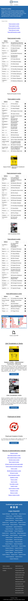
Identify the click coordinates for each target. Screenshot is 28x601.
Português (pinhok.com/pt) (20, 572)
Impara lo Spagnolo (9, 550)
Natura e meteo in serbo (14, 495)
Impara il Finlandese (18, 526)
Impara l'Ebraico (22, 524)
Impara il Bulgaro (18, 518)
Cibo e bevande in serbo (14, 475)
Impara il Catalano (19, 520)
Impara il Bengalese (18, 516)
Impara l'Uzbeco (18, 556)
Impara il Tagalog (9, 552)
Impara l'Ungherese (10, 556)
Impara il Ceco (5, 522)
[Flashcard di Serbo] (14, 433)
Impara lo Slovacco (9, 548)
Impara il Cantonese (9, 520)
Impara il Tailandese (18, 552)
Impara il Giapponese (18, 531)
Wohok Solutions (22, 599)
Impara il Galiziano (19, 528)
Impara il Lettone (22, 535)
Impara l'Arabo (14, 513)
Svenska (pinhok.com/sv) (19, 586)
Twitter (16, 597)
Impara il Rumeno (6, 546)
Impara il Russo (14, 546)
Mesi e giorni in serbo (14, 462)
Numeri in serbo (14, 453)
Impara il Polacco (9, 543)
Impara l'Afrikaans (6, 513)
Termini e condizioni (6, 566)
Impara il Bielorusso (10, 518)
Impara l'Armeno (22, 513)
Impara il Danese (14, 524)
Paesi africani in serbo (14, 30)
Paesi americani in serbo (14, 28)
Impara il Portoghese (18, 543)
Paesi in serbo (14, 479)
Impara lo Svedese (19, 550)
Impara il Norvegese (18, 539)
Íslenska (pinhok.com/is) (19, 592)
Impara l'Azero (9, 516)
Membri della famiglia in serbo (14, 470)
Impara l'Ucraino (22, 554)
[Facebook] (11, 507)
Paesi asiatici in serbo (14, 26)
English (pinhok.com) (19, 566)
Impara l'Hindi (13, 533)
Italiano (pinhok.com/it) (19, 577)
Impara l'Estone (9, 526)
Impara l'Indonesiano (21, 533)
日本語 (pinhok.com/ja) (19, 579)
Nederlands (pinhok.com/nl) (20, 581)
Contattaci (16, 4)
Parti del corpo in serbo (14, 459)
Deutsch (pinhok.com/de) (19, 568)
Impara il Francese (9, 528)
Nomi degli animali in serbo (14, 455)
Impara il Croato (5, 524)
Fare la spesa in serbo (14, 488)
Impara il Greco (5, 533)
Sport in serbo (14, 481)
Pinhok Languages (9, 599)
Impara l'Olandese (9, 541)
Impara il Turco (14, 554)
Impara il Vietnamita (14, 558)
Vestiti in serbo (14, 486)
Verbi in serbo (14, 468)
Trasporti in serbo (14, 490)
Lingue (11, 4)
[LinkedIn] (16, 507)
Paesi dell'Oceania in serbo (14, 32)
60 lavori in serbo (14, 473)
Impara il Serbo (4, 21)
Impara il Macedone (18, 537)
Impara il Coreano (22, 522)
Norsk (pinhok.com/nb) (19, 590)
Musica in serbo (14, 492)
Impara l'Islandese (14, 535)
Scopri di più (14, 374)
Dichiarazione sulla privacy (7, 568)
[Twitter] (14, 507)
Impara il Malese (9, 539)
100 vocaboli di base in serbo (14, 457)
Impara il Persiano (18, 541)
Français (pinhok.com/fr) (19, 570)
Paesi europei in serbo (14, 23)
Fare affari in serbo (14, 484)
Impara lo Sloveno (19, 548)
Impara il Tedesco (6, 554)
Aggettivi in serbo (14, 477)
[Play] (25, 43)
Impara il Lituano (9, 537)
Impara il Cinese (13, 522)
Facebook (12, 597)
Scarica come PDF (14, 335)
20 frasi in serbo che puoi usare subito (14, 464)
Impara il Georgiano (9, 531)
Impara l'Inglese (5, 535)
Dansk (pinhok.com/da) (19, 588)
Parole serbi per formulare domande (14, 466)
